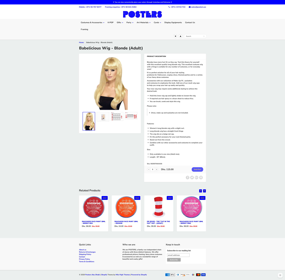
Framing (84, 29)
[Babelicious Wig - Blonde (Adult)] (110, 83)
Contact (82, 257)
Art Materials (142, 22)
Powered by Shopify (139, 275)
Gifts (119, 22)
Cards (156, 22)
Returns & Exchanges (87, 252)
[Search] (204, 36)
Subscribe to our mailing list (179, 251)
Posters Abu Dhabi (92, 275)
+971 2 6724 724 (178, 7)
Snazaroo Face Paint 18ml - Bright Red (93, 222)
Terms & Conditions (86, 261)
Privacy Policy (84, 259)
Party (128, 22)
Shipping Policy (85, 254)
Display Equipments (173, 22)
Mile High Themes (123, 275)
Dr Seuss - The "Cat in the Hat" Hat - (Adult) (158, 222)
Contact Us (190, 22)
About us (82, 250)
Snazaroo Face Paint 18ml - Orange (126, 222)
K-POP (110, 22)
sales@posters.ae (198, 7)
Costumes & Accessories (91, 22)
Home (81, 42)
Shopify (104, 275)
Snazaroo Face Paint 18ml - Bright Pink (191, 222)
